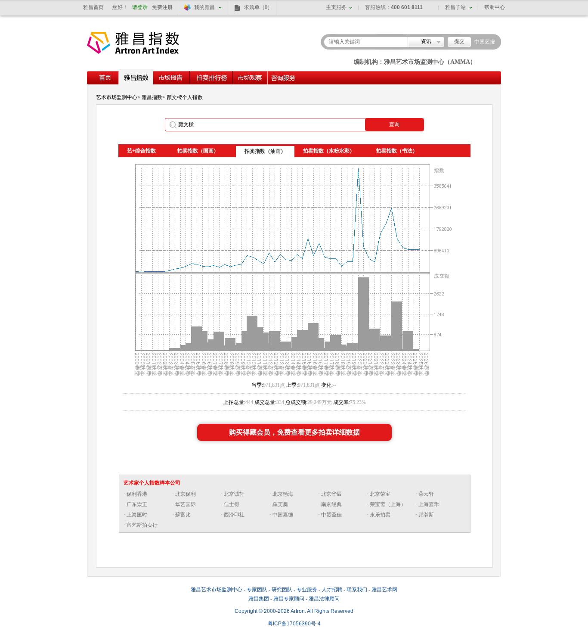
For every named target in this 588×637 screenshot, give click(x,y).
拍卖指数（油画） (265, 151)
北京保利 (185, 494)
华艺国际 (185, 504)
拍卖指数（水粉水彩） (329, 151)
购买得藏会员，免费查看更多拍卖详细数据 (294, 432)
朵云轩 (426, 494)
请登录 (140, 7)
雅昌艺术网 (384, 590)
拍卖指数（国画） (198, 151)
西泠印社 (234, 515)
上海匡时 (137, 515)
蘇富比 (183, 515)
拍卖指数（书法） (397, 151)
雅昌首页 (93, 7)
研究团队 (282, 590)
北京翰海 (282, 494)
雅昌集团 (258, 599)
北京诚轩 (234, 494)
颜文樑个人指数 (185, 97)
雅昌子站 (455, 7)
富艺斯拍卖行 (142, 525)
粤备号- (294, 624)
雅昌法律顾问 (324, 599)
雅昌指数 (152, 97)
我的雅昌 (204, 7)
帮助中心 (494, 7)
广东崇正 (137, 504)
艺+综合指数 (141, 151)
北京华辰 (331, 494)
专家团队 (257, 590)
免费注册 (162, 7)
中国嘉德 (282, 515)
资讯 (426, 41)
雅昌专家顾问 (288, 599)
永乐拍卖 (380, 515)
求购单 (258, 7)
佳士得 (231, 504)
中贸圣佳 (331, 515)
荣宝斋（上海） (388, 504)
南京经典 (331, 504)
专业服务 (307, 590)
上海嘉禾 (428, 504)
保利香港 (137, 494)
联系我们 (357, 590)
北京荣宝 (380, 494)
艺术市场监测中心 (116, 97)
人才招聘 (332, 590)
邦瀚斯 (426, 515)
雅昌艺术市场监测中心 (216, 590)
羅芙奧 (280, 504)
